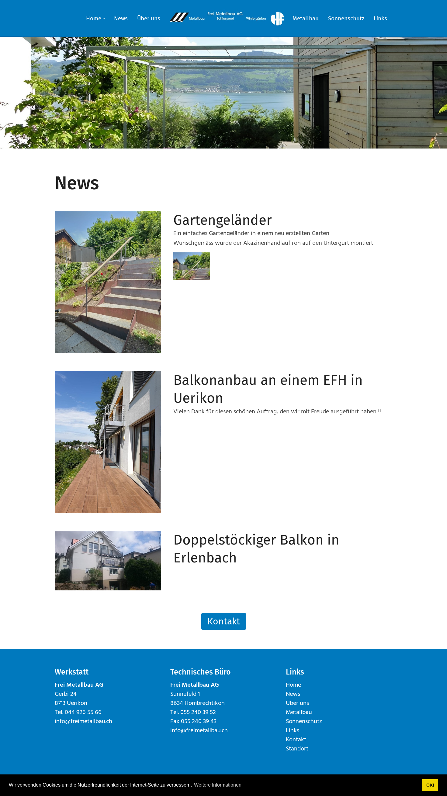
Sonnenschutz (304, 721)
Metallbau (299, 712)
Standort (297, 749)
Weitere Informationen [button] (217, 784)
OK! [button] (430, 785)
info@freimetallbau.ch (83, 721)
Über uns (297, 703)
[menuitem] (95, 18)
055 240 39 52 (198, 712)
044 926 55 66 (83, 712)
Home (293, 685)
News (293, 694)
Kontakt (223, 621)
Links (292, 731)
